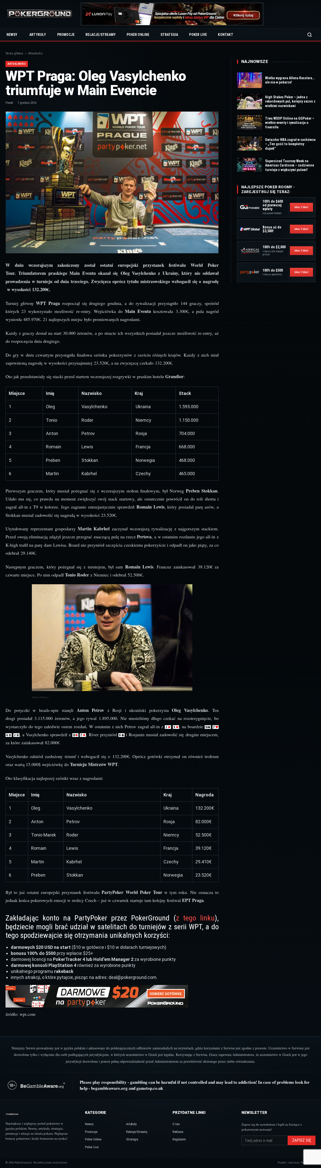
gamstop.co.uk (149, 1088)
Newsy (12, 35)
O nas (176, 1124)
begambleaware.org (109, 1088)
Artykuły (37, 35)
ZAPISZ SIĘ (301, 1140)
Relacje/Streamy (101, 35)
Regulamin (179, 1139)
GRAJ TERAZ (301, 207)
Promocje (66, 35)
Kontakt (225, 35)
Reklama (178, 1132)
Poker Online (138, 35)
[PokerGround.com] (39, 14)
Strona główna (14, 53)
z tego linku (195, 917)
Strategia (169, 35)
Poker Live (198, 35)
